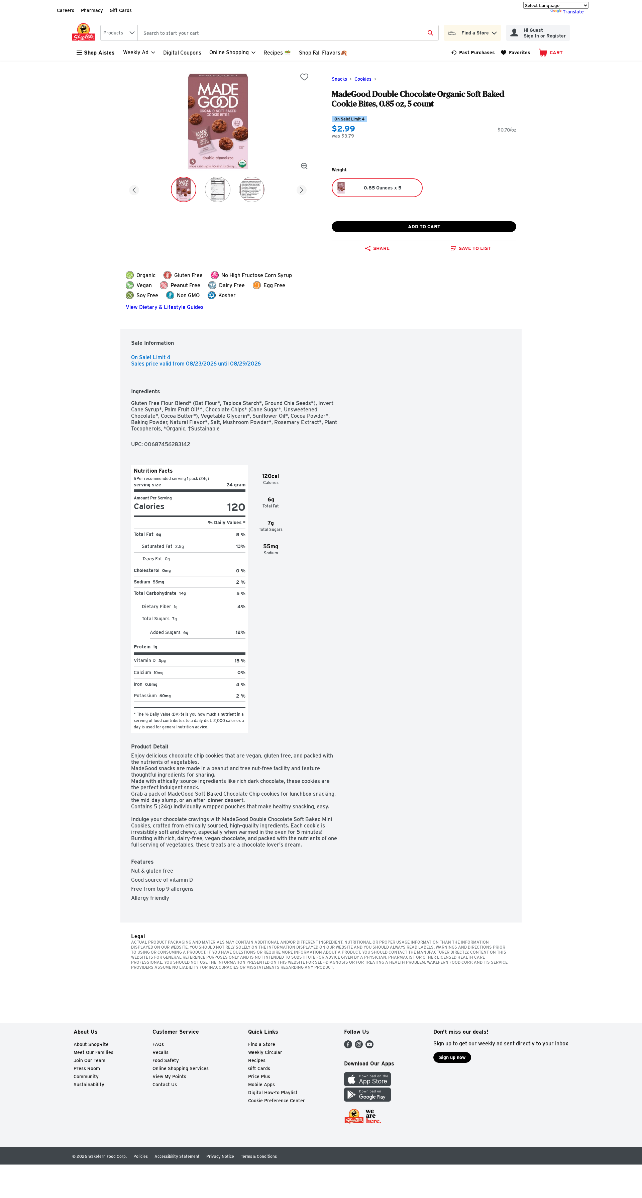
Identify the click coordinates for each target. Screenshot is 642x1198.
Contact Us (164, 1084)
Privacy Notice (220, 1156)
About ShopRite (91, 1044)
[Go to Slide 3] (252, 189)
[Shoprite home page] (85, 33)
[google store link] (367, 1100)
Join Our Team (89, 1060)
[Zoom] (304, 166)
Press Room (87, 1068)
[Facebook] (348, 1046)
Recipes (256, 1060)
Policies (140, 1156)
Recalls (160, 1052)
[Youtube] (369, 1046)
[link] (473, 52)
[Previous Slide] (134, 189)
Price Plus (259, 1076)
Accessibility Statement (177, 1156)
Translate (573, 11)
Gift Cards (121, 10)
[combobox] (119, 33)
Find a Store (261, 1044)
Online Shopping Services (180, 1068)
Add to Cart (424, 226)
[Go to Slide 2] (217, 189)
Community (86, 1076)
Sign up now (452, 1057)
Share (381, 248)
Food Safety (165, 1060)
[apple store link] (367, 1084)
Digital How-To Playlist (273, 1092)
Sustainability (89, 1084)
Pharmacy (92, 10)
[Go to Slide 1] (183, 189)
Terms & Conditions (259, 1156)
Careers (65, 10)
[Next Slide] (301, 189)
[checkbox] (304, 77)
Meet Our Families (93, 1052)
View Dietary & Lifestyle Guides (165, 307)
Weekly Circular (265, 1052)
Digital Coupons (182, 53)
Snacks (339, 79)
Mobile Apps (261, 1084)
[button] (494, 31)
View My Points (169, 1076)
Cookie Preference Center (276, 1100)
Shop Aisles (99, 53)
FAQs (158, 1044)
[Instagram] (359, 1046)
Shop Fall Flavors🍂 (323, 53)
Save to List (475, 248)
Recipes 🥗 (277, 53)
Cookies (362, 79)
